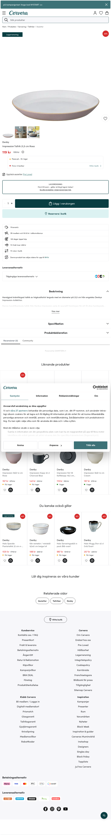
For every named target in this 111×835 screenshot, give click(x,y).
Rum (83, 711)
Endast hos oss (83, 639)
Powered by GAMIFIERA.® (55, 350)
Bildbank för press (83, 679)
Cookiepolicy (83, 664)
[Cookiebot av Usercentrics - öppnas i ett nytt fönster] (95, 387)
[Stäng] (106, 4)
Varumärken (83, 716)
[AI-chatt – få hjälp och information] (104, 815)
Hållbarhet (83, 650)
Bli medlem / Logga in (28, 701)
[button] (6, 20)
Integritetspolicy (83, 659)
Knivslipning (28, 731)
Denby (70, 600)
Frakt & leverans (28, 644)
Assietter (42, 600)
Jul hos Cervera (83, 766)
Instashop (83, 741)
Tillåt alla (90, 445)
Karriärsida (83, 670)
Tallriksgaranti (28, 721)
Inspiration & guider (83, 731)
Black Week (83, 726)
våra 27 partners (19, 410)
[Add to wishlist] (105, 118)
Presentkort (28, 639)
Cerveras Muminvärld (83, 736)
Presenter (83, 706)
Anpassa (53, 445)
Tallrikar (57, 600)
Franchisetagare (83, 675)
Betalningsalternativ (28, 650)
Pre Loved (83, 644)
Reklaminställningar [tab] (69, 396)
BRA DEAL (28, 675)
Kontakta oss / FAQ (28, 634)
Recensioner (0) (10, 340)
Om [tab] (96, 396)
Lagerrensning (83, 654)
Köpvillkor (28, 664)
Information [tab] (42, 396)
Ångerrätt (28, 654)
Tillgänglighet (83, 684)
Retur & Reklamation (28, 659)
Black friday (83, 756)
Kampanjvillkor (28, 670)
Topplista (83, 761)
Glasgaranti (28, 716)
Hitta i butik (94, 165)
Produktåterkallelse (28, 684)
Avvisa (20, 445)
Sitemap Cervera (83, 690)
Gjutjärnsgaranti (28, 726)
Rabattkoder (28, 741)
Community (28, 340)
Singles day (83, 751)
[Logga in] (95, 13)
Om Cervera (83, 634)
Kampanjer (83, 701)
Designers (83, 746)
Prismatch (28, 711)
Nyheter (83, 721)
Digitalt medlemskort (28, 706)
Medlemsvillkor (28, 736)
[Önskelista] (101, 13)
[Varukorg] (107, 13)
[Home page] (18, 14)
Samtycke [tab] (15, 396)
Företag (28, 679)
